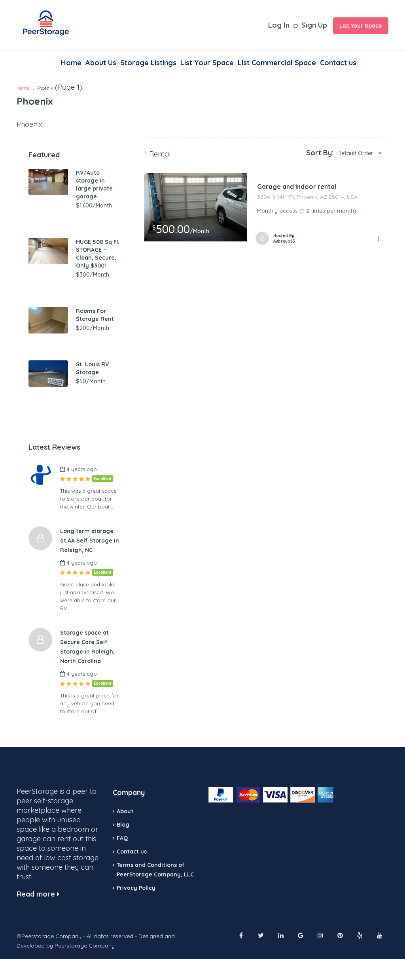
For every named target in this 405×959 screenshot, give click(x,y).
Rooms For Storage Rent (95, 314)
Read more (37, 894)
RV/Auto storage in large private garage (94, 184)
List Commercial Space (277, 62)
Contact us (338, 62)
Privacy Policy (136, 887)
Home (71, 62)
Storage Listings (148, 62)
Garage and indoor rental (296, 186)
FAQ (122, 838)
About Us (100, 62)
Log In (279, 25)
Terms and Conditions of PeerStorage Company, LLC (155, 869)
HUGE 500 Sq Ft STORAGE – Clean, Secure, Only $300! (97, 253)
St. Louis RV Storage (92, 368)
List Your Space (360, 25)
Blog (123, 824)
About (125, 811)
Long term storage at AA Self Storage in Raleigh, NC (89, 541)
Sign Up (314, 25)
